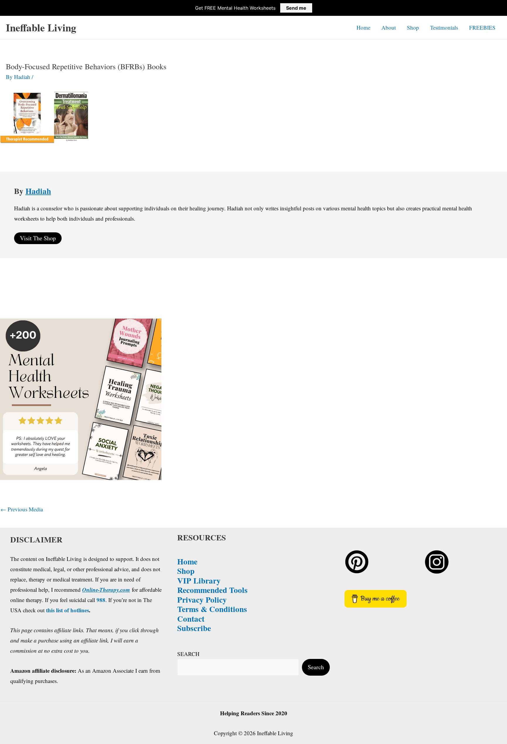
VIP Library (199, 580)
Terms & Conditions (212, 609)
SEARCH (188, 653)
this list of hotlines (67, 610)
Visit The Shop (38, 238)
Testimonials (444, 27)
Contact (191, 618)
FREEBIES (482, 27)
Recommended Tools (212, 590)
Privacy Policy (202, 599)
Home (363, 27)
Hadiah (38, 191)
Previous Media (22, 509)
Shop (413, 27)
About (388, 27)
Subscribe (194, 628)
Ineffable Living (41, 27)
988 (101, 600)
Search (316, 667)
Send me (296, 8)
